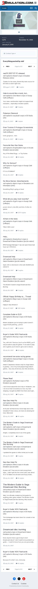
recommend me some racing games (17, 356)
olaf (4, 76)
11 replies (20, 107)
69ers (15, 259)
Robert (15, 76)
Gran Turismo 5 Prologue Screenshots (18, 127)
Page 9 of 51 (19, 66)
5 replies (20, 372)
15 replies (20, 193)
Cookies (23, 583)
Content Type (10, 53)
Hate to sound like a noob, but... (15, 93)
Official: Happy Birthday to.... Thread (17, 297)
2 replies (21, 87)
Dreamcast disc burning (14, 529)
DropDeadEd (17, 148)
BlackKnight (17, 130)
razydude (16, 115)
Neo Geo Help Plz (10, 401)
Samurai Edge (17, 359)
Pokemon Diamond (10, 113)
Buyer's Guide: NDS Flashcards (15, 334)
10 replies (20, 139)
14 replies (20, 230)
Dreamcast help (9, 257)
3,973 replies (21, 212)
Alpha (15, 183)
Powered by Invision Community (19, 586)
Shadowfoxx (17, 239)
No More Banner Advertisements (16, 181)
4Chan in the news (10, 219)
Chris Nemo (17, 96)
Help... (5, 237)
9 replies (20, 121)
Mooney (15, 317)
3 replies (20, 270)
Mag (14, 299)
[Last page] (34, 66)
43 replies (20, 157)
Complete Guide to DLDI (12, 314)
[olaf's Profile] (19, 32)
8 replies (20, 175)
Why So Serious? (10, 163)
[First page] (3, 66)
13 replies (20, 328)
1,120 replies (21, 308)
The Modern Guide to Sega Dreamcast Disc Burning (18, 423)
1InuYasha (16, 381)
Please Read (7, 378)
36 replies (20, 416)
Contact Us (15, 583)
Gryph (15, 165)
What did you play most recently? (16, 199)
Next (30, 66)
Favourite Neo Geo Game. (13, 145)
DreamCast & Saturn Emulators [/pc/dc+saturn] (18, 241)
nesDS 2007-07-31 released (14, 73)
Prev (7, 66)
